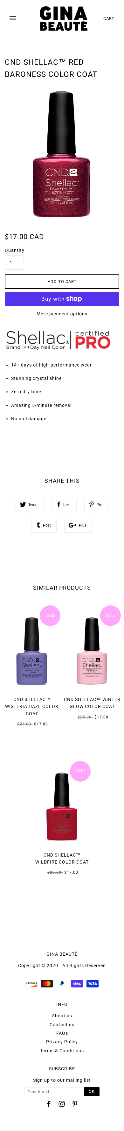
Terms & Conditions (62, 1050)
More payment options (62, 313)
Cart (108, 18)
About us (62, 1015)
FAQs (62, 1033)
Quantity (14, 250)
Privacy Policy (62, 1041)
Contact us (62, 1024)
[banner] (63, 18)
